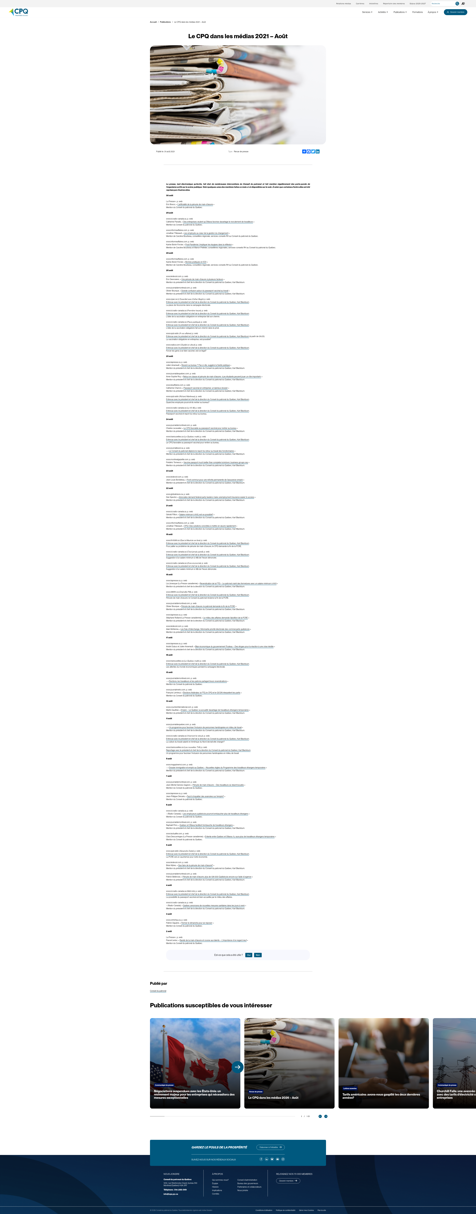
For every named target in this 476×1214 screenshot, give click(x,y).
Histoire (215, 1187)
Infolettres (373, 4)
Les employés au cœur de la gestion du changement (206, 233)
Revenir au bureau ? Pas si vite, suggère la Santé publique (205, 365)
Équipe (215, 1183)
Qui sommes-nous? (220, 1180)
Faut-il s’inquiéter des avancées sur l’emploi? (205, 796)
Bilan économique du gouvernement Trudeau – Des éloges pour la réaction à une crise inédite (234, 646)
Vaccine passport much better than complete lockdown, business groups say (216, 462)
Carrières (360, 4)
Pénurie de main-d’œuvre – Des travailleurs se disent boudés (218, 785)
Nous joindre (242, 1190)
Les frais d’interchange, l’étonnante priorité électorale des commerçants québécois (215, 629)
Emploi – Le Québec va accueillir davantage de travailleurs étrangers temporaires (215, 710)
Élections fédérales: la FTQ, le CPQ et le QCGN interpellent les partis (211, 692)
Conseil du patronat (158, 991)
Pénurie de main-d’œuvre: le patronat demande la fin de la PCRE (208, 606)
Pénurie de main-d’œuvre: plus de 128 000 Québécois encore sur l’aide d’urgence (217, 877)
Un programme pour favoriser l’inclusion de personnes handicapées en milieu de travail (205, 727)
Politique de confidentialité (285, 1210)
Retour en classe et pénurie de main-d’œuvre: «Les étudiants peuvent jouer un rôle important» (222, 376)
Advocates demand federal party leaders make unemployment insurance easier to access (216, 497)
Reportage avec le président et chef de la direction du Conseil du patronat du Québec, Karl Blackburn (208, 750)
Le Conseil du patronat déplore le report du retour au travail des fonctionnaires (201, 451)
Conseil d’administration (247, 1180)
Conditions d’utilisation (264, 1210)
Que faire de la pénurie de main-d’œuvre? (195, 865)
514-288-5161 (175, 1190)
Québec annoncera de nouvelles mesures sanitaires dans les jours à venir (214, 905)
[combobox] (446, 3)
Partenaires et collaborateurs (249, 1187)
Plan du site (322, 1210)
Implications (217, 1190)
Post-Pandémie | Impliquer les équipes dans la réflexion (208, 244)
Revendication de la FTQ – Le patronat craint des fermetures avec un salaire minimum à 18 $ (238, 583)
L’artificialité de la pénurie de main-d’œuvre (195, 204)
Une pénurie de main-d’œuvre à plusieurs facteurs (202, 279)
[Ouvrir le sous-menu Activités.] (387, 12)
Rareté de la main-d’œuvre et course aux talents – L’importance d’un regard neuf (213, 940)
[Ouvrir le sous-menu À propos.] (437, 12)
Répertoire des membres (394, 4)
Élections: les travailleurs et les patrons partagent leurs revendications (198, 681)
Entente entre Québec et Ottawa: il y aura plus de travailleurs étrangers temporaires (240, 836)
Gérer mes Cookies (306, 1210)
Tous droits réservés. (185, 1210)
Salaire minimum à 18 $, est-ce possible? (196, 514)
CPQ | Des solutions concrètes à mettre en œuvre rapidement (210, 526)
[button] (238, 1067)
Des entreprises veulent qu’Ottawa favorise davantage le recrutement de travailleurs (218, 222)
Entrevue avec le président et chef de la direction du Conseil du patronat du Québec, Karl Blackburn (207, 302)
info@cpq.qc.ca (171, 1194)
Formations (417, 12)
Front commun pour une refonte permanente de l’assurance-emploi (215, 480)
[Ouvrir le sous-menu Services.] (371, 12)
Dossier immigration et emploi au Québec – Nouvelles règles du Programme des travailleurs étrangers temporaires (217, 767)
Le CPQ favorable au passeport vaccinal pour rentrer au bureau (210, 428)
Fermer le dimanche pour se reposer (196, 923)
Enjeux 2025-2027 (418, 4)
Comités (215, 1194)
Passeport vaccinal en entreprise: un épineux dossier (206, 388)
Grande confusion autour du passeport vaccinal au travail (204, 291)
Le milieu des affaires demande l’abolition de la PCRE (225, 618)
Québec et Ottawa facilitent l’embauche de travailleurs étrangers (206, 825)
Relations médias (343, 4)
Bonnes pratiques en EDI (195, 262)
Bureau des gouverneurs (247, 1183)
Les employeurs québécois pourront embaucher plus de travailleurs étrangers (215, 814)
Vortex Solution (207, 1210)
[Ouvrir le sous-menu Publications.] (406, 12)
